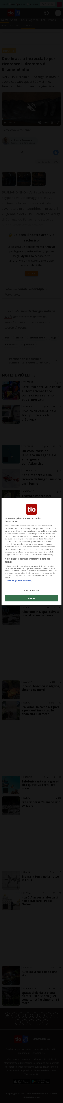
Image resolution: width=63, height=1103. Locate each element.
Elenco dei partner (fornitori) (18, 580)
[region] (31, 551)
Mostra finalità (31, 590)
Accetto (31, 598)
